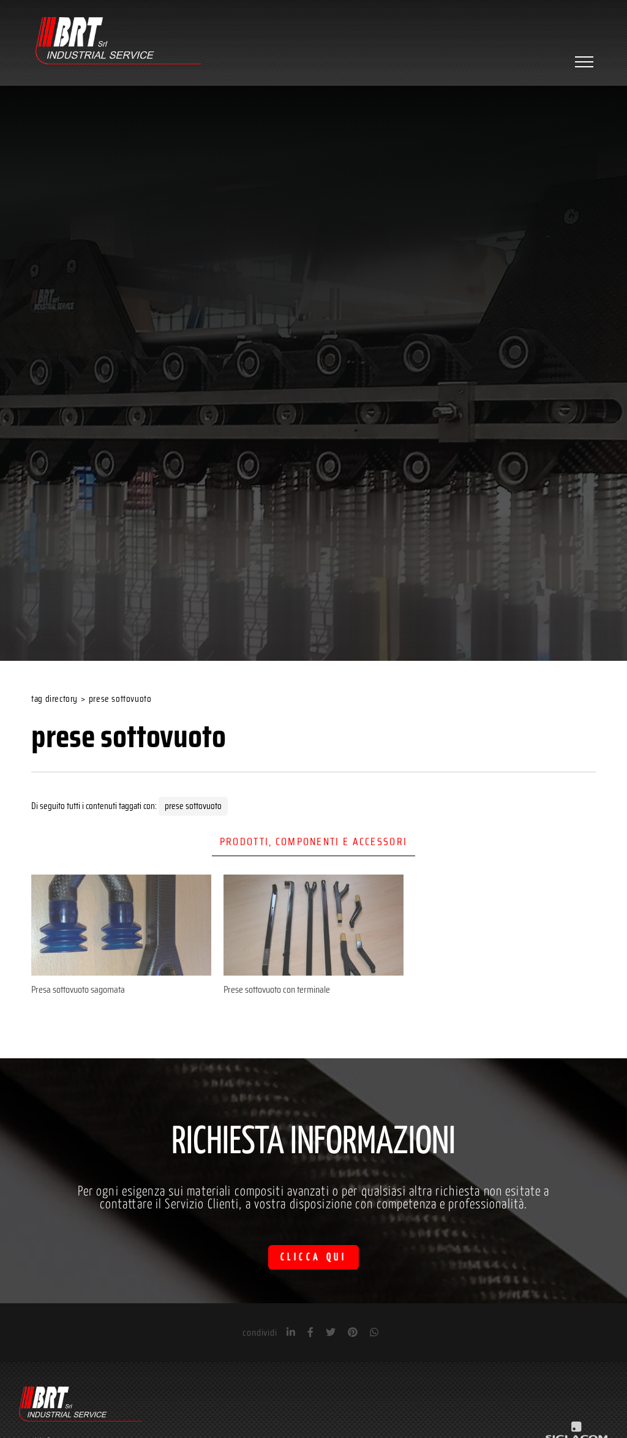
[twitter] (331, 1332)
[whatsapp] (374, 1332)
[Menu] (583, 61)
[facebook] (310, 1332)
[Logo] (118, 42)
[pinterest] (353, 1332)
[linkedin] (291, 1332)
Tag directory (54, 698)
